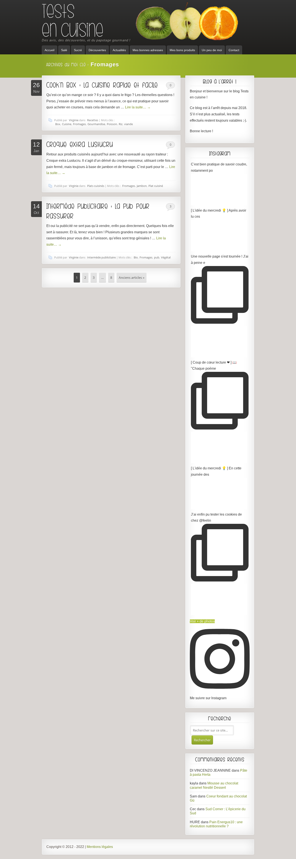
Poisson (112, 124)
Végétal (166, 257)
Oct (36, 209)
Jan (36, 147)
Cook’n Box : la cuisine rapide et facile (102, 84)
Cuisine (66, 124)
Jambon (142, 186)
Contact (234, 50)
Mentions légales (100, 847)
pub (156, 257)
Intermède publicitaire (101, 257)
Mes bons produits (182, 50)
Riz (120, 124)
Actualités (119, 50)
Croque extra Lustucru (79, 144)
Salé (64, 50)
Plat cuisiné (155, 186)
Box (57, 124)
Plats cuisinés (95, 186)
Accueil (49, 50)
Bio (136, 257)
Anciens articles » (131, 277)
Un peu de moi (212, 50)
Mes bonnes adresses (148, 50)
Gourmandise (96, 124)
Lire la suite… (138, 107)
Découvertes (97, 50)
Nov (36, 87)
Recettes (92, 120)
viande (128, 124)
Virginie (73, 120)
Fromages (79, 124)
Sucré (78, 50)
